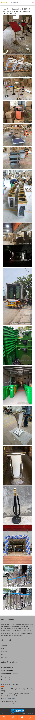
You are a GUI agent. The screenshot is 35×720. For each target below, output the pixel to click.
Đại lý (2, 654)
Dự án (3, 648)
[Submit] (28, 2)
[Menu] (33, 3)
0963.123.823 (11, 699)
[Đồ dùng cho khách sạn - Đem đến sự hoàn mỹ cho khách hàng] (4, 2)
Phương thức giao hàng (7, 676)
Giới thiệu (4, 645)
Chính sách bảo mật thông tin (9, 673)
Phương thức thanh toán (8, 680)
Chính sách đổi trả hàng (7, 667)
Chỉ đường (4, 651)
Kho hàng (4, 657)
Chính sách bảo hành (7, 670)
